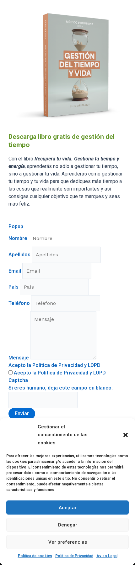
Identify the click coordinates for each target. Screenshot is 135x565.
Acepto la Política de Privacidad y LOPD (54, 365)
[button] (125, 435)
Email (15, 271)
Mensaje (19, 358)
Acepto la (59, 373)
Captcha (18, 380)
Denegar (67, 525)
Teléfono (19, 303)
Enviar (22, 413)
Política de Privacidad (74, 556)
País (14, 287)
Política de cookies (35, 556)
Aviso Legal (106, 556)
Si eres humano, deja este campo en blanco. (60, 388)
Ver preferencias (67, 542)
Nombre (18, 238)
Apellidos (20, 255)
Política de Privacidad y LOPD (72, 373)
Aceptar (68, 507)
